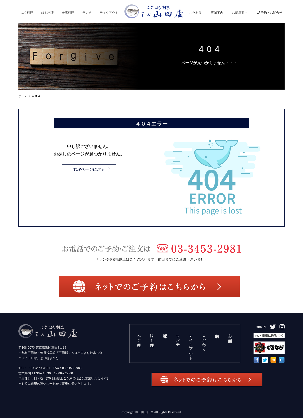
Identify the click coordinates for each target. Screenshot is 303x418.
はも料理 (47, 12)
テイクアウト (109, 12)
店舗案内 (217, 12)
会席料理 (68, 12)
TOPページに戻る (89, 169)
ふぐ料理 (27, 12)
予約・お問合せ (271, 12)
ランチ (87, 12)
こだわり (195, 12)
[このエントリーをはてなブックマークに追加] (282, 361)
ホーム (23, 96)
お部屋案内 (240, 12)
